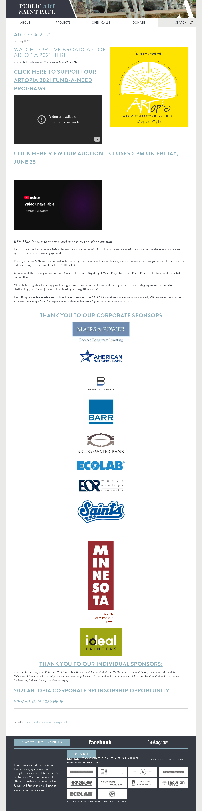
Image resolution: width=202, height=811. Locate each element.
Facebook (100, 742)
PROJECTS (63, 22)
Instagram (158, 742)
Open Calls (101, 22)
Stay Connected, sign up (42, 742)
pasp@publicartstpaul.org (83, 762)
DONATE (139, 22)
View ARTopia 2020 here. (39, 702)
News (48, 722)
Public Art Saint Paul (101, 9)
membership (38, 722)
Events (28, 722)
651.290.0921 (157, 759)
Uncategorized (59, 722)
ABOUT (25, 22)
